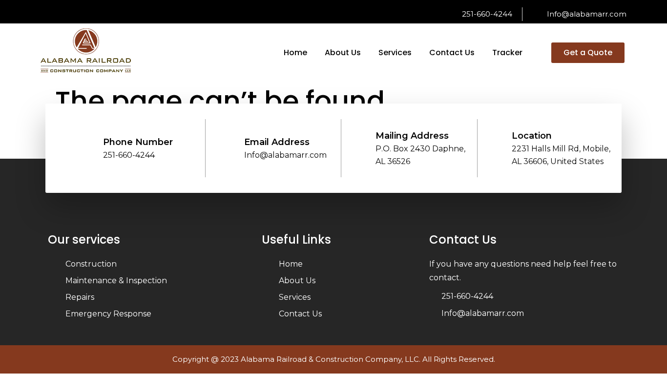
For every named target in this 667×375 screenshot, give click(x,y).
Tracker (507, 52)
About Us (343, 52)
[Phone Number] (87, 143)
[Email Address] (228, 143)
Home (295, 52)
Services (395, 52)
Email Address (277, 142)
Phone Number (138, 142)
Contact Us (452, 52)
